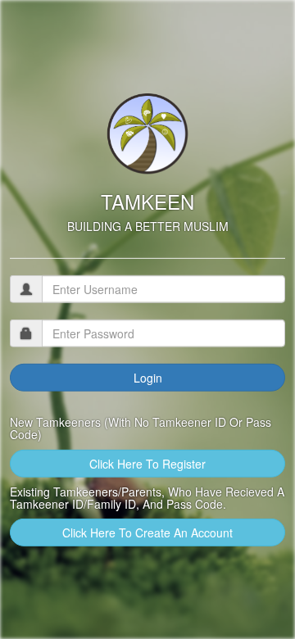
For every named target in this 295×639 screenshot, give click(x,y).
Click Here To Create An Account (147, 532)
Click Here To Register (147, 463)
